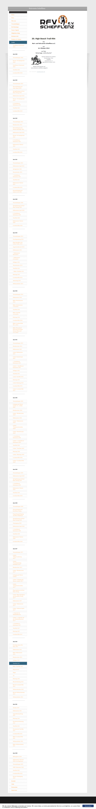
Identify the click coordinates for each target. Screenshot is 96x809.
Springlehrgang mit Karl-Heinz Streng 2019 (19, 479)
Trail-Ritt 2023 (16, 108)
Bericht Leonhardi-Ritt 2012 (18, 685)
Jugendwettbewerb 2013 (18, 247)
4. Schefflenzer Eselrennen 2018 (17, 530)
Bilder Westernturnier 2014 (18, 301)
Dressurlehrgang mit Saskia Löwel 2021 (17, 191)
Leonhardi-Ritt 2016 (17, 457)
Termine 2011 (16, 707)
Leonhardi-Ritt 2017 (17, 634)
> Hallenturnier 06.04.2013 (16, 253)
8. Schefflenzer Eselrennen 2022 (17, 140)
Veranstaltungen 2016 (18, 401)
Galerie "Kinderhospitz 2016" (18, 432)
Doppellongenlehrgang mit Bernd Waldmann (18, 514)
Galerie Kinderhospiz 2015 (18, 357)
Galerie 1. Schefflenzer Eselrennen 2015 (18, 366)
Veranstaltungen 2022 (18, 121)
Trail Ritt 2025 (16, 770)
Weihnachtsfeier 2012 (18, 697)
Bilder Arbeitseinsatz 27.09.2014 (18, 305)
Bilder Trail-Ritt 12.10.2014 (16, 313)
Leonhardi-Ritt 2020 (17, 225)
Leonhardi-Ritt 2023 (17, 111)
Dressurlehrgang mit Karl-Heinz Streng (17, 510)
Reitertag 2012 (16, 678)
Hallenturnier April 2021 (18, 166)
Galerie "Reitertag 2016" (18, 454)
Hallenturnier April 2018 (18, 526)
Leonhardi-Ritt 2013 (17, 277)
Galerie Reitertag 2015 (18, 382)
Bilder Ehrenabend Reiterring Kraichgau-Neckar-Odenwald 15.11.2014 (18, 330)
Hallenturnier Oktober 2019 (18, 488)
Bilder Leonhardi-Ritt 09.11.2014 (18, 324)
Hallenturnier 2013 (17, 250)
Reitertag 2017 (16, 631)
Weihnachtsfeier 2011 (18, 741)
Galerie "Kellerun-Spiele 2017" (18, 609)
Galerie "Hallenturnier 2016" (18, 421)
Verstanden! (88, 806)
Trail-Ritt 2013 (16, 268)
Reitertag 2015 (16, 379)
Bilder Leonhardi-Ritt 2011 (18, 737)
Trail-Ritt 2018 (16, 533)
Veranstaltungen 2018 (18, 506)
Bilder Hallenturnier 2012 (17, 653)
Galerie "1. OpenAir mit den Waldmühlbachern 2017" (18, 619)
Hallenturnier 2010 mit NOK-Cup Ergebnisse (18, 760)
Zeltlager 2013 (16, 262)
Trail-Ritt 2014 (16, 309)
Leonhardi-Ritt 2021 (17, 187)
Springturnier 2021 (17, 169)
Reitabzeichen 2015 (17, 346)
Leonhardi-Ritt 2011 (17, 733)
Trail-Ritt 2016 (16, 445)
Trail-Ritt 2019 (16, 492)
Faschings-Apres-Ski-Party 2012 (18, 645)
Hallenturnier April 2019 (18, 475)
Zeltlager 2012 (16, 660)
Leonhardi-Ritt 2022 (17, 152)
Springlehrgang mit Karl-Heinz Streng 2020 (19, 206)
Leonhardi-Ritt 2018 (17, 541)
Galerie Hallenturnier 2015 (18, 353)
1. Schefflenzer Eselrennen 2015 (17, 362)
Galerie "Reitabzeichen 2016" (18, 414)
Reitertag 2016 (16, 451)
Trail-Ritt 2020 (16, 218)
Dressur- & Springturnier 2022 (19, 136)
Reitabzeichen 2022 (17, 124)
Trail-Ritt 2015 (16, 373)
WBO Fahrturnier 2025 (18, 767)
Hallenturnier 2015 (17, 349)
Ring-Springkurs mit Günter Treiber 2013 (17, 243)
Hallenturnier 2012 (17, 649)
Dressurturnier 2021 (17, 172)
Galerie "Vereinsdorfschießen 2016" (18, 427)
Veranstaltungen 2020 (18, 202)
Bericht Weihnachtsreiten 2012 (19, 693)
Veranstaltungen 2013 (18, 236)
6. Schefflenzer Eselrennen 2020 (17, 214)
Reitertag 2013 (16, 274)
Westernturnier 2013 (17, 265)
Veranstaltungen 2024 (18, 57)
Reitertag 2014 (16, 317)
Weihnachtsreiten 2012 (18, 689)
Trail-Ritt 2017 (16, 628)
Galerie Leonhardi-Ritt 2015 (18, 389)
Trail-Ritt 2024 (16, 69)
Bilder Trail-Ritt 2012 (18, 666)
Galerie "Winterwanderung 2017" (17, 557)
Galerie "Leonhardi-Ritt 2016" (18, 461)
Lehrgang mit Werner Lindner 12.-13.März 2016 (18, 406)
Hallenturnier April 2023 (18, 95)
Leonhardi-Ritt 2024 (17, 72)
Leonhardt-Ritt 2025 (17, 773)
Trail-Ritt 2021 (16, 179)
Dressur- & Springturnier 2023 (19, 99)
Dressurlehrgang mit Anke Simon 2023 (17, 87)
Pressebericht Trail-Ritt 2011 (18, 730)
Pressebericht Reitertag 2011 (18, 722)
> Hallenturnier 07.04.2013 (16, 258)
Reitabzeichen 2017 (17, 567)
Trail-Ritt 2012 (16, 663)
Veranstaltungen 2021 (18, 163)
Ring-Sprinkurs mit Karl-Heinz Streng (19, 591)
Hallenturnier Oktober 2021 (18, 183)
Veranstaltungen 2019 (18, 472)
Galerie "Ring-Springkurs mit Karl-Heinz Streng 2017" (19, 596)
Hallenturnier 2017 (17, 600)
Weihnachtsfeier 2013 (18, 283)
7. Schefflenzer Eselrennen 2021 (17, 176)
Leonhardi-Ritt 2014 (17, 320)
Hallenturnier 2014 (17, 297)
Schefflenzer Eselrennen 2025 (18, 46)
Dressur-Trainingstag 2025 (18, 777)
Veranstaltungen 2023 (18, 83)
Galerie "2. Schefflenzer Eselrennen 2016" (18, 441)
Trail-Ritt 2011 (16, 726)
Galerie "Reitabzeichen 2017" (18, 571)
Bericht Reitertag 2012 (18, 681)
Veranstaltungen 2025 (18, 764)
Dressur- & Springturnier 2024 (19, 61)
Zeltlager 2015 (16, 370)
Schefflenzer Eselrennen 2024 (18, 66)
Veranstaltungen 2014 (18, 294)
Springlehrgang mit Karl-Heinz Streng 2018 (19, 519)
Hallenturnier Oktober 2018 (18, 537)
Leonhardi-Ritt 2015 (17, 386)
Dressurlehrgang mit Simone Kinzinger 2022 (18, 128)
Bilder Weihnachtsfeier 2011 (18, 745)
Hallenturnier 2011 (17, 710)
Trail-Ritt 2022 (16, 149)
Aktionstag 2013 (17, 280)
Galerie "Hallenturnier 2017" (18, 604)
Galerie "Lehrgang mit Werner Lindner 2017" (18, 580)
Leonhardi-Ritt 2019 (17, 495)
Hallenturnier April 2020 (18, 210)
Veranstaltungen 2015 (18, 343)
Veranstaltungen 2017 (18, 552)
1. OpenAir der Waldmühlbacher (17, 613)
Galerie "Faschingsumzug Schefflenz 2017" (17, 563)
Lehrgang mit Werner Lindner (18, 575)
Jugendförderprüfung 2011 (18, 714)
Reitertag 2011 (16, 718)
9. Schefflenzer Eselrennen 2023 (17, 104)
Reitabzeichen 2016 (17, 410)
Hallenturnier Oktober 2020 (18, 221)
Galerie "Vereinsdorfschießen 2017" (18, 586)
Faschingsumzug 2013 (18, 239)
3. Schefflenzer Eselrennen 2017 (17, 624)
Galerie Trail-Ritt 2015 (18, 376)
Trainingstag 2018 (17, 523)
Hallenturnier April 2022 (18, 132)
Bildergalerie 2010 (17, 756)
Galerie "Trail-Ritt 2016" (18, 448)
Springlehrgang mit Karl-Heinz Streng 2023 (19, 92)
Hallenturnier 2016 (17, 418)
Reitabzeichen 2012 (17, 657)
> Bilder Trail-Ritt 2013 (18, 271)
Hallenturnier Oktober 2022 (18, 145)
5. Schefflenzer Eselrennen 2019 (17, 484)
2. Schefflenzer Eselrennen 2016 (17, 437)
